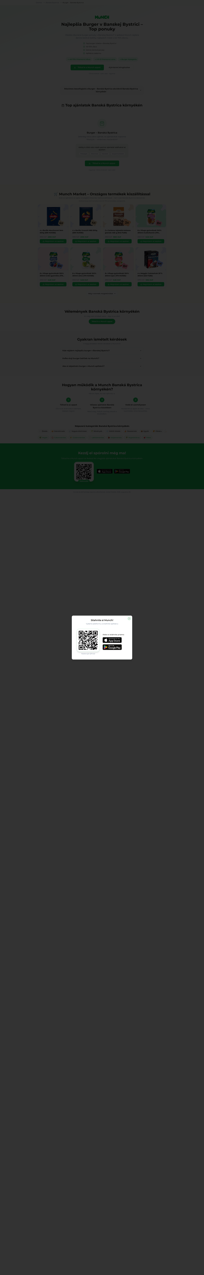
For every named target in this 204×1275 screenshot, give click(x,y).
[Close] (129, 618)
